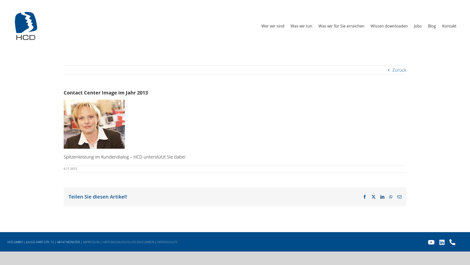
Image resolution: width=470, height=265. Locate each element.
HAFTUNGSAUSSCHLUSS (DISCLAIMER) (128, 242)
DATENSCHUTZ (167, 242)
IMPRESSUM (91, 242)
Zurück (399, 70)
